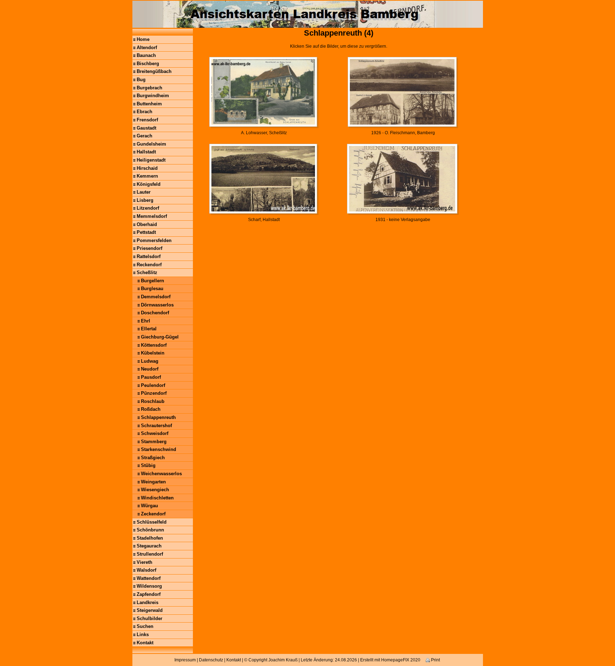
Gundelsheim (151, 144)
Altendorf (147, 47)
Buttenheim (149, 103)
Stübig (148, 465)
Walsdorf (146, 570)
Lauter (144, 192)
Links (143, 634)
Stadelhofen (150, 538)
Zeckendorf (153, 513)
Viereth (144, 562)
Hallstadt (146, 151)
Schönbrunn (150, 530)
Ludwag (149, 361)
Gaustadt (146, 128)
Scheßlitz (147, 272)
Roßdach (151, 409)
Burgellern (152, 280)
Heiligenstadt (151, 160)
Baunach (146, 55)
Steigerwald (150, 610)
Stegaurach (149, 546)
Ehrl (145, 321)
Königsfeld (149, 184)
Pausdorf (151, 377)
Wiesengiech (155, 489)
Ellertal (149, 328)
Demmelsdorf (155, 296)
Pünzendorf (154, 393)
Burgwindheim (153, 95)
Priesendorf (149, 248)
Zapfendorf (149, 594)
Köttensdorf (154, 345)
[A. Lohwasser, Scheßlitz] (263, 92)
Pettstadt (146, 232)
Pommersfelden (154, 240)
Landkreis (147, 602)
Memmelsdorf (152, 216)
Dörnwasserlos (157, 305)
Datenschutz (211, 659)
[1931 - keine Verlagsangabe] (403, 179)
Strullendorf (150, 554)
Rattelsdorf (149, 256)
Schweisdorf (154, 433)
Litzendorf (148, 208)
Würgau (149, 505)
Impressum (185, 659)
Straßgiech (153, 457)
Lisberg (145, 200)
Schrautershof (156, 425)
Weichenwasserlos (161, 473)
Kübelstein (152, 353)
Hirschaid (147, 168)
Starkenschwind (158, 449)
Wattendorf (149, 578)
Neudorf (149, 369)
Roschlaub (152, 401)
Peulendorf (153, 385)
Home (143, 39)
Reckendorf (149, 264)
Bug (141, 79)
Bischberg (148, 63)
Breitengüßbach (154, 71)
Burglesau (152, 288)
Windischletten (157, 497)
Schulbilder (149, 618)
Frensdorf (147, 119)
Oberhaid (147, 224)
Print (435, 659)
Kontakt (145, 642)
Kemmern (147, 176)
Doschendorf (155, 312)
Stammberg (154, 441)
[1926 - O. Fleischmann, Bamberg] (403, 92)
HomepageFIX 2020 (400, 659)
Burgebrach (149, 87)
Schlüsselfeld (152, 522)
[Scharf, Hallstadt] (263, 179)
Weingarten (153, 481)
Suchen (145, 626)
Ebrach (144, 111)
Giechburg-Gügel (160, 337)
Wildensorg (149, 586)
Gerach (144, 135)
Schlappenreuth (158, 417)
